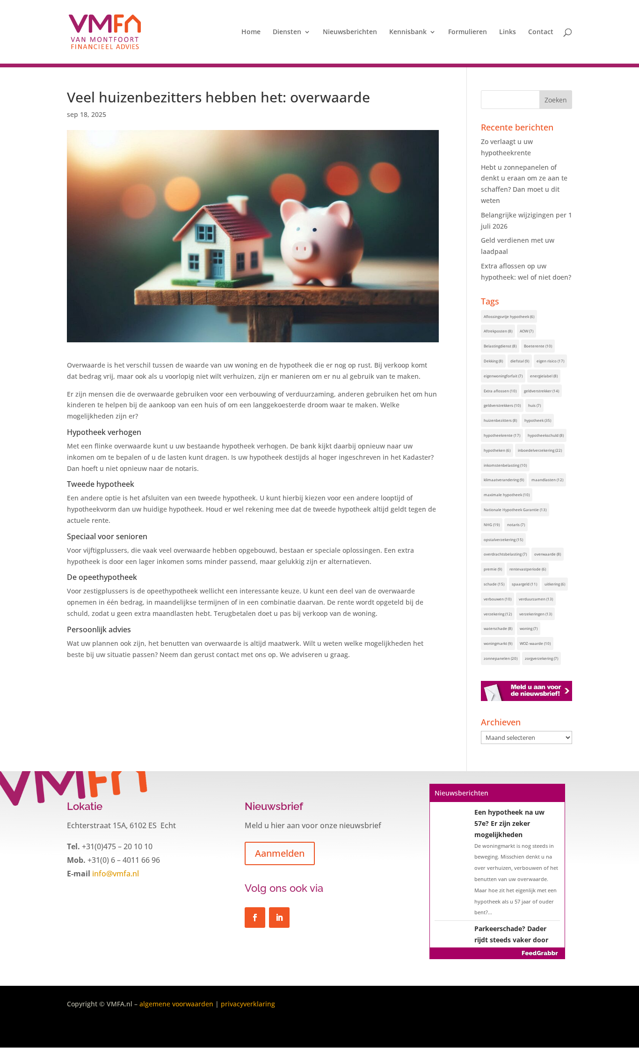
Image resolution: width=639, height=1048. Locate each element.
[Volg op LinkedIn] (279, 917)
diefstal (519, 360)
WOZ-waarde (535, 643)
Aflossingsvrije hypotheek (509, 316)
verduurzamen (536, 598)
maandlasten (547, 479)
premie (493, 568)
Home (251, 32)
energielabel (544, 375)
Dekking (493, 360)
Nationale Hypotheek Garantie (515, 509)
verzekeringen (535, 613)
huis (534, 405)
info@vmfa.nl (114, 873)
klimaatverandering (504, 479)
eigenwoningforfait (503, 375)
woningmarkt (498, 643)
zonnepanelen (500, 658)
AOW (526, 330)
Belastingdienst (500, 345)
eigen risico (550, 360)
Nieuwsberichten (350, 32)
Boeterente (538, 345)
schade (494, 583)
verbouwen (497, 598)
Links (507, 32)
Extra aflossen (500, 390)
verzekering (498, 613)
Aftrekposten (498, 330)
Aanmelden (280, 853)
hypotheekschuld (546, 435)
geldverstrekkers (502, 405)
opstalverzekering (503, 539)
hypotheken (497, 450)
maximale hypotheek (507, 494)
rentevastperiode (527, 568)
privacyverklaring (248, 1003)
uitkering (555, 583)
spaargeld (524, 583)
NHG (492, 524)
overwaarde (547, 554)
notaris (516, 524)
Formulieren (467, 32)
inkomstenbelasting (505, 465)
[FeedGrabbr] (497, 953)
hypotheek (537, 420)
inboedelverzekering (540, 450)
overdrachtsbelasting (505, 554)
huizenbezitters (500, 420)
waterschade (498, 628)
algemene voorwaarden (176, 1003)
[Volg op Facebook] (255, 917)
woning (528, 628)
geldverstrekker (541, 390)
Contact (540, 32)
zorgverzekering (541, 658)
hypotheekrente (502, 435)
